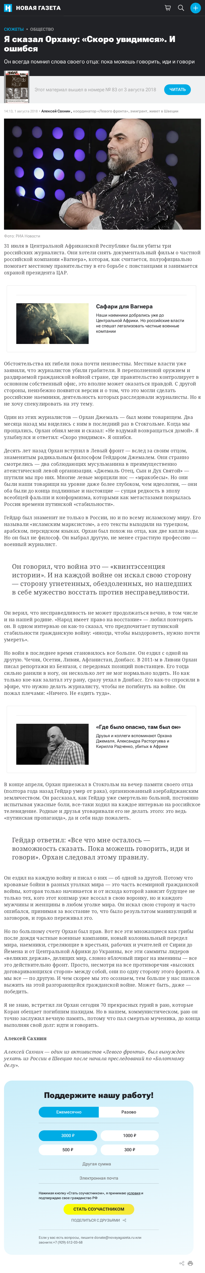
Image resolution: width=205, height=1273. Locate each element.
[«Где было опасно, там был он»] (101, 739)
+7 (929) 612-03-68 (67, 1242)
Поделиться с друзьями (95, 1220)
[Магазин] (167, 8)
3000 (66, 1135)
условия (133, 1193)
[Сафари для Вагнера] (101, 319)
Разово (128, 1112)
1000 (128, 1135)
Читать (177, 89)
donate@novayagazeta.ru (114, 1238)
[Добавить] (195, 8)
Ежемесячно (68, 1112)
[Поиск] (181, 8)
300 (128, 1149)
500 (66, 1149)
